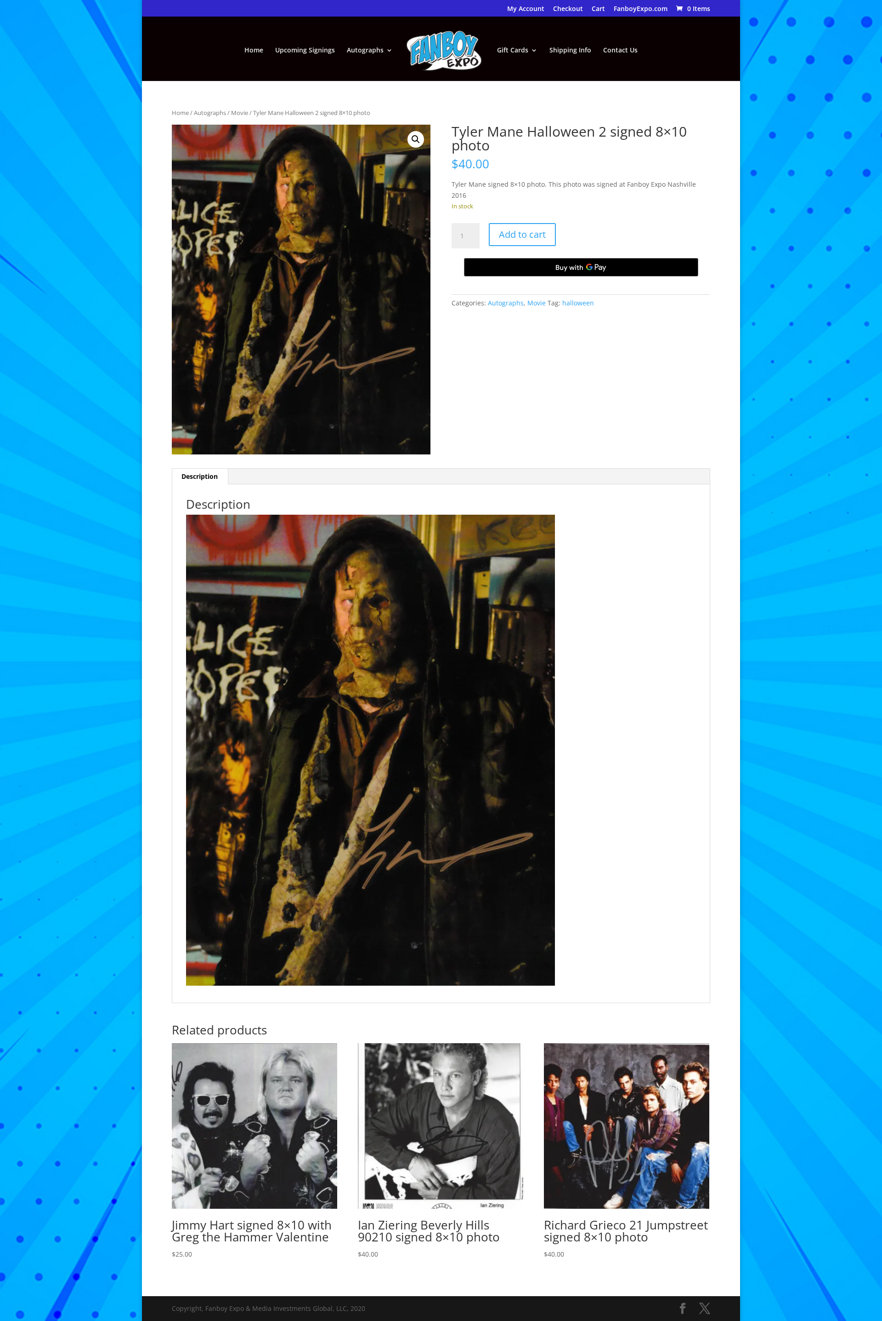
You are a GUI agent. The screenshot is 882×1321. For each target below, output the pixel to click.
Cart (598, 9)
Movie (239, 113)
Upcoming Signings (305, 50)
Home (253, 50)
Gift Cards (512, 50)
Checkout (568, 9)
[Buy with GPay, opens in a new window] (581, 267)
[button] (415, 139)
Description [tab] (199, 476)
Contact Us (620, 50)
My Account (525, 9)
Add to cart (522, 234)
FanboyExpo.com (640, 9)
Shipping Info (570, 50)
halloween (578, 303)
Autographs (365, 50)
